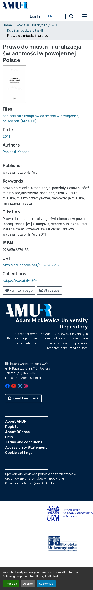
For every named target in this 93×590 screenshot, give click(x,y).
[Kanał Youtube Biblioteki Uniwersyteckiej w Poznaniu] (13, 386)
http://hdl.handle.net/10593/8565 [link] (31, 265)
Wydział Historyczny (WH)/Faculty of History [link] (38, 25)
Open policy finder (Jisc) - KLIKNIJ (31, 483)
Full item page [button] (21, 290)
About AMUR (15, 421)
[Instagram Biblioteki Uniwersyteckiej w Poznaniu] (26, 386)
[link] (46, 118)
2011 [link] (6, 136)
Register (12, 427)
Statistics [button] (51, 290)
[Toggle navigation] (84, 16)
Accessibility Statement (26, 447)
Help (9, 437)
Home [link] (7, 25)
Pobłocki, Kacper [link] (16, 152)
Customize (46, 583)
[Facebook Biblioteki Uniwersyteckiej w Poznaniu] (7, 386)
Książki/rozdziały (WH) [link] (25, 30)
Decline (28, 583)
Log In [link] (35, 16)
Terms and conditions (23, 442)
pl (58, 16)
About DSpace (17, 432)
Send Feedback (25, 398)
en (50, 16)
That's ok (11, 583)
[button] (15, 5)
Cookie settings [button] (18, 453)
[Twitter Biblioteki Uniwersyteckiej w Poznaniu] (20, 386)
